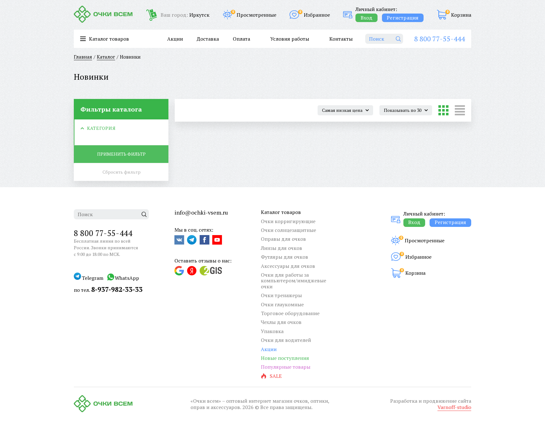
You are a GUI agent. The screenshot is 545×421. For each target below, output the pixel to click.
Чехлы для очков (281, 322)
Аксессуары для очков (288, 266)
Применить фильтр (121, 154)
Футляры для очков (284, 257)
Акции (175, 38)
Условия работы (289, 38)
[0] (441, 15)
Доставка (208, 38)
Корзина (461, 15)
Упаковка (272, 331)
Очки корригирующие (288, 221)
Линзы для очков (281, 248)
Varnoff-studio (454, 407)
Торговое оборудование (290, 313)
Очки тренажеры (281, 295)
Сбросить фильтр (122, 172)
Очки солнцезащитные (288, 230)
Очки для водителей (286, 340)
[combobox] (345, 110)
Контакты (341, 38)
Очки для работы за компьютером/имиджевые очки (293, 280)
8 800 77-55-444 (439, 38)
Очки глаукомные (282, 304)
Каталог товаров (281, 212)
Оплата (241, 38)
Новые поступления (285, 358)
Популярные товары (285, 367)
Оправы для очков (283, 239)
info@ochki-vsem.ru (201, 212)
